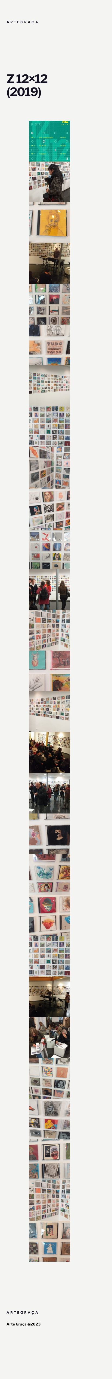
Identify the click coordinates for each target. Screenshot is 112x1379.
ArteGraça (23, 22)
